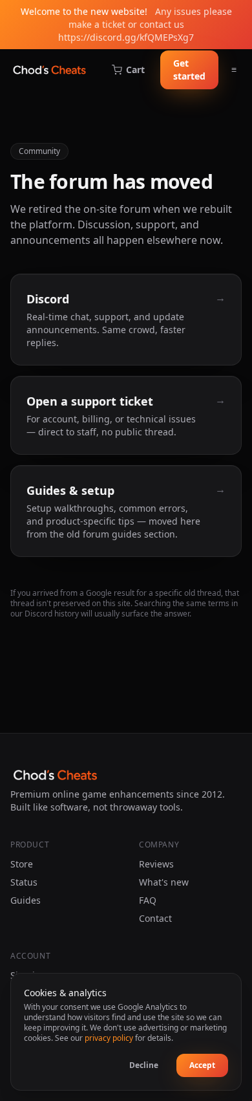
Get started (189, 69)
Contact (155, 918)
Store (21, 864)
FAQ (147, 900)
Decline (143, 1065)
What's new (164, 882)
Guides (25, 900)
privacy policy (109, 1037)
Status (23, 882)
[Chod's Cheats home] (49, 70)
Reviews (156, 864)
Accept (202, 1065)
